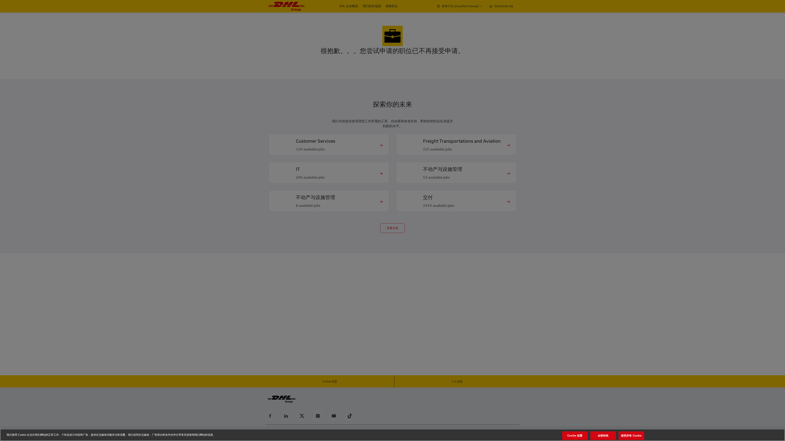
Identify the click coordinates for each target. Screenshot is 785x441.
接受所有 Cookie (631, 435)
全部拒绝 (603, 435)
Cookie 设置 (574, 435)
